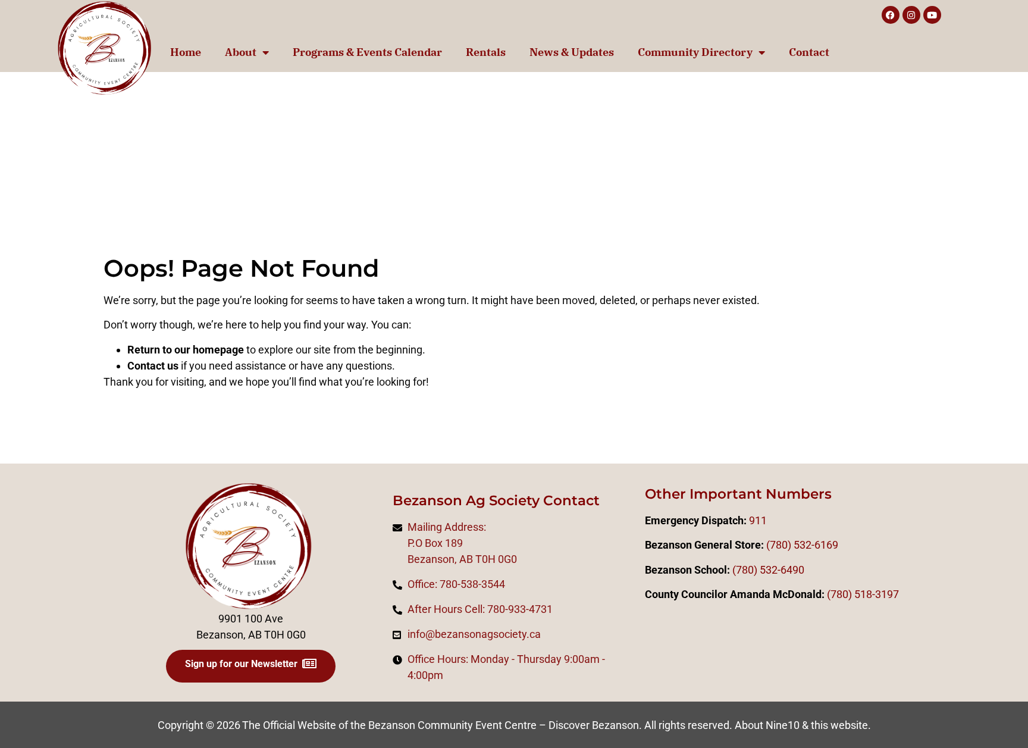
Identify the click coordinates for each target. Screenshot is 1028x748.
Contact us (152, 365)
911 (758, 520)
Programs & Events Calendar (367, 52)
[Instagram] (911, 15)
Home (185, 52)
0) (847, 594)
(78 (834, 594)
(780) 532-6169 (802, 545)
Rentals (486, 52)
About (240, 52)
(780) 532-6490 (768, 570)
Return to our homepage (185, 349)
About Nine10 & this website (801, 725)
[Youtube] (932, 15)
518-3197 (875, 594)
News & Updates (571, 52)
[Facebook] (891, 15)
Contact (809, 52)
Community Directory (695, 52)
